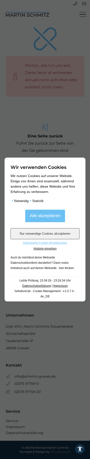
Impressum (60, 286)
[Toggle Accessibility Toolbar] (80, 449)
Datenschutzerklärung (36, 286)
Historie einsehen (45, 248)
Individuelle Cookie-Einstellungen (45, 243)
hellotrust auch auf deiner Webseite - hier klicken (42, 268)
